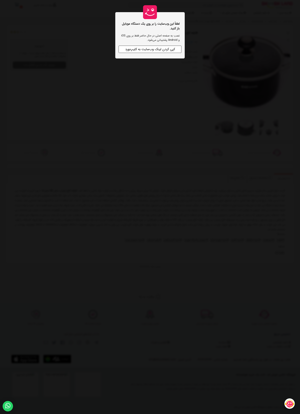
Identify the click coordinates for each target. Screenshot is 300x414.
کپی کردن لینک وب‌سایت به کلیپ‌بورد (150, 49)
